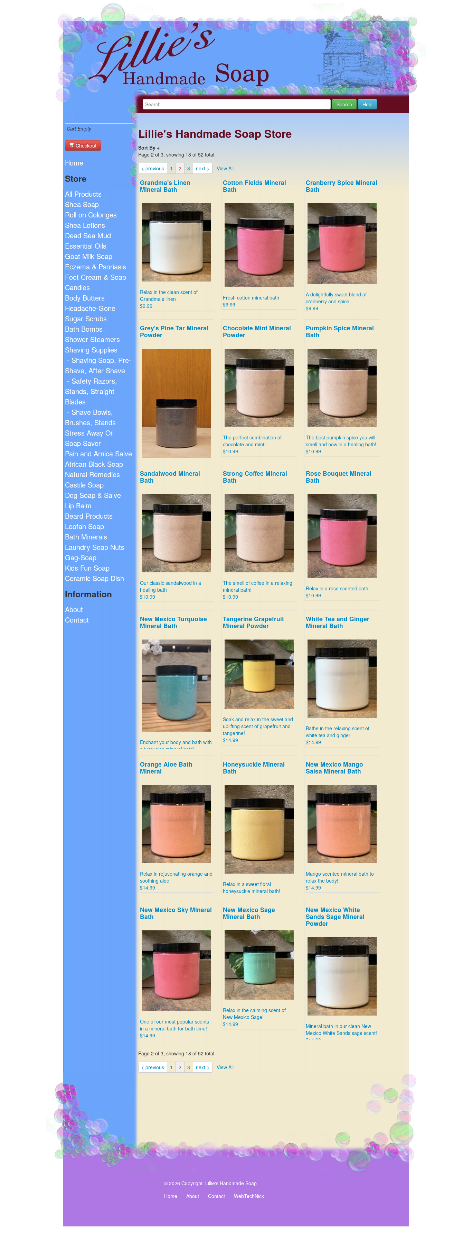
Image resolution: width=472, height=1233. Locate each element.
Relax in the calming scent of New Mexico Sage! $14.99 (254, 966)
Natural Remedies (92, 474)
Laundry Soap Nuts (94, 547)
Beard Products (89, 516)
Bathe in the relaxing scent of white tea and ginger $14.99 (337, 679)
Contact (77, 620)
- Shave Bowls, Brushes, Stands (90, 417)
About (74, 609)
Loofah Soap (84, 526)
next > (202, 168)
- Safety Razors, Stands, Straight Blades (91, 391)
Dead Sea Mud (88, 235)
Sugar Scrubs (86, 318)
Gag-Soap (80, 557)
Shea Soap (82, 204)
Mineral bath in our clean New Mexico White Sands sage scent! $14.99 (341, 974)
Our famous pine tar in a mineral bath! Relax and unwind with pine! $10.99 (175, 417)
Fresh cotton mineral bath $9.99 (254, 243)
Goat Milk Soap (88, 256)
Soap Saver (83, 443)
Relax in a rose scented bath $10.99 (338, 534)
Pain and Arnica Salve (98, 453)
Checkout (85, 145)
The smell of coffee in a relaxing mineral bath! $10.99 (257, 534)
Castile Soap (84, 485)
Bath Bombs (84, 329)
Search (344, 104)
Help (367, 104)
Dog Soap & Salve (93, 495)
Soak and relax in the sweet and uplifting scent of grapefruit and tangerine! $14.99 (258, 678)
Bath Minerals (86, 536)
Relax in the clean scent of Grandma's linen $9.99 (169, 243)
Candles (77, 287)
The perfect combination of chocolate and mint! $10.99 (257, 389)
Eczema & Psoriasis (95, 266)
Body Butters (85, 298)
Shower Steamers (92, 339)
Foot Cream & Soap (95, 277)
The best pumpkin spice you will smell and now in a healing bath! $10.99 (341, 389)
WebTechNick (249, 1195)
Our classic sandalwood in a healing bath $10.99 (170, 534)
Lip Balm (78, 505)
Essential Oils (85, 246)
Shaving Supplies (91, 350)
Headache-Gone (90, 308)
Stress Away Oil (89, 433)
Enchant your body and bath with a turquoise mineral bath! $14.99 (176, 686)
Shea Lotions (85, 225)
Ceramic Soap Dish (94, 578)
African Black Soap (94, 464)
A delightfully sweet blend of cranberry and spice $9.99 (341, 245)
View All (225, 168)
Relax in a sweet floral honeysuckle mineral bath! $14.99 (254, 830)
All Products (83, 194)
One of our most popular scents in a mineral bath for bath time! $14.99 (176, 972)
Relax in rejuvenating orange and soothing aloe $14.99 (176, 825)
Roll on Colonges (91, 214)
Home (74, 163)
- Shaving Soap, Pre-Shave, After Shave (98, 365)
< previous (152, 168)
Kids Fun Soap (87, 568)
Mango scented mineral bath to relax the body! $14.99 (340, 825)
